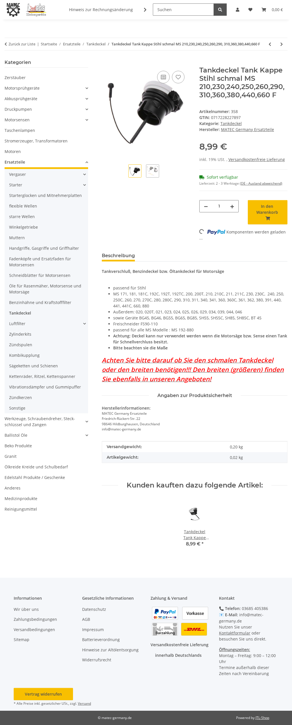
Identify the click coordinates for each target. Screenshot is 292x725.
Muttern (17, 237)
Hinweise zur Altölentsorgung (110, 649)
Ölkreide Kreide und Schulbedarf (36, 467)
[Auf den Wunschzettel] (178, 77)
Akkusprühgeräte (21, 98)
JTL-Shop (262, 717)
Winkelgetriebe (23, 227)
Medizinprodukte (21, 498)
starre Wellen (22, 216)
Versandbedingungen (34, 629)
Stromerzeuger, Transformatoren (36, 141)
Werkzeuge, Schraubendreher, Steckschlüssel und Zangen (40, 421)
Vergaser (17, 174)
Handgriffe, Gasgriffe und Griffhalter (44, 248)
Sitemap (21, 639)
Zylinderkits (20, 334)
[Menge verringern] (206, 206)
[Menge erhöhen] (232, 206)
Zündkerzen (20, 397)
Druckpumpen (18, 109)
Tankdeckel (231, 123)
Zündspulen (20, 344)
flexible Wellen (23, 206)
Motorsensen (17, 119)
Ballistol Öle (16, 435)
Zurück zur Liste (22, 44)
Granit (11, 456)
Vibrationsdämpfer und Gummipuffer (45, 387)
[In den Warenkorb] (106, 63)
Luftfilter (17, 323)
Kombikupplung (24, 355)
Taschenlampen (20, 130)
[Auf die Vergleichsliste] (163, 77)
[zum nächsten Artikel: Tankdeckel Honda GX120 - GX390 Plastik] (281, 44)
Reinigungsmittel (21, 509)
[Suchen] (220, 9)
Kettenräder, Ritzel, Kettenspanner (42, 376)
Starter (15, 185)
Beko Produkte (18, 445)
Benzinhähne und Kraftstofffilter (40, 302)
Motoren (13, 151)
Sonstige (17, 408)
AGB (86, 619)
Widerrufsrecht (96, 659)
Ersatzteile (15, 162)
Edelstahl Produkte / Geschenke (35, 477)
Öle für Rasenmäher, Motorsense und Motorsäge (45, 289)
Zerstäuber (15, 77)
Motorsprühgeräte (22, 88)
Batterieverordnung (101, 639)
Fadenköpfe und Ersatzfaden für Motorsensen (40, 261)
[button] (141, 9)
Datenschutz (94, 609)
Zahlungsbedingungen (35, 619)
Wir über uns (26, 609)
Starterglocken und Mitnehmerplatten (45, 195)
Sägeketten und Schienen (33, 365)
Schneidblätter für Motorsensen (39, 275)
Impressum (93, 629)
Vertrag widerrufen (43, 694)
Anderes (13, 488)
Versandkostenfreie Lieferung (256, 159)
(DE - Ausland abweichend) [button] (261, 183)
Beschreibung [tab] (118, 255)
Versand (84, 703)
